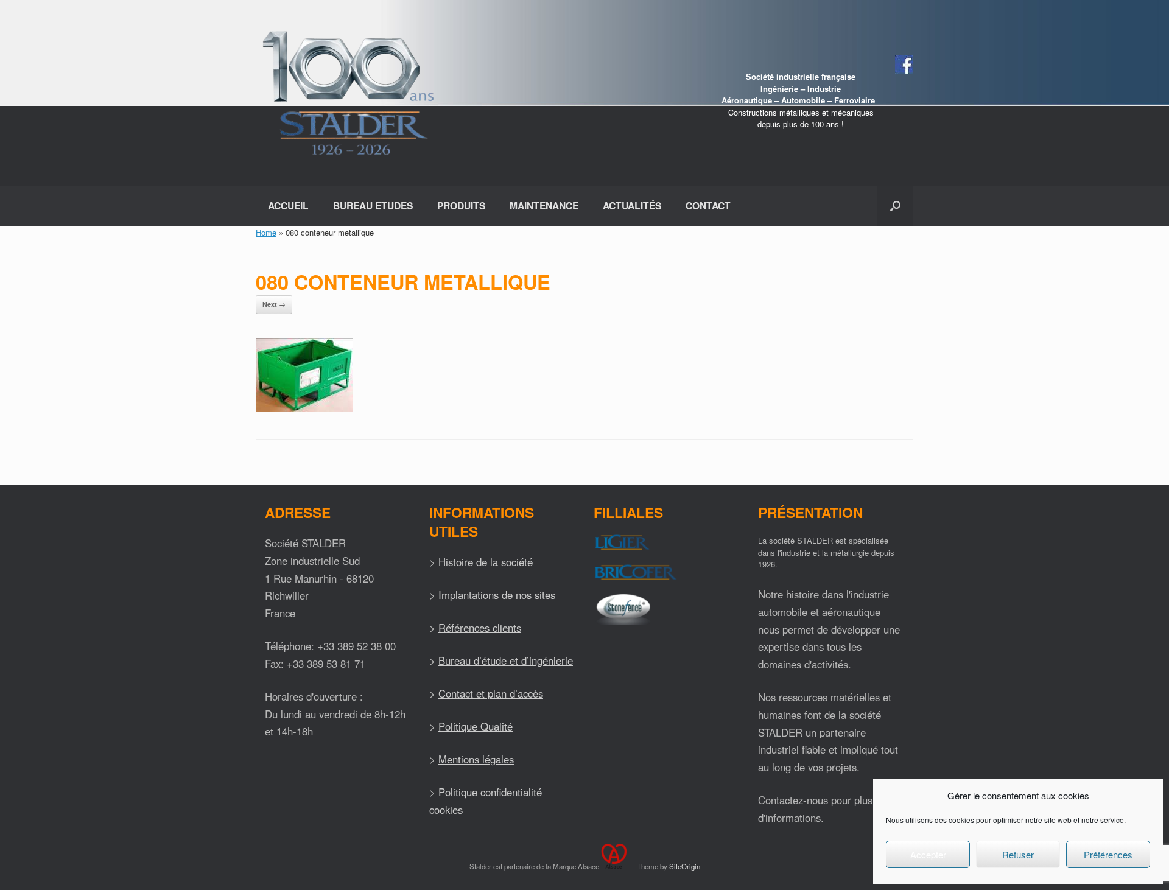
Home (266, 232)
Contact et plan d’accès (490, 693)
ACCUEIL (288, 205)
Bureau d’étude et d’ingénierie (505, 660)
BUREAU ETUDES (373, 205)
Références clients (479, 627)
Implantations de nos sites (496, 594)
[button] (895, 206)
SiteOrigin (684, 866)
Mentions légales (476, 759)
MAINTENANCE (544, 205)
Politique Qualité (475, 726)
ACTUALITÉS (632, 205)
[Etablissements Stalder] (346, 92)
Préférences (1108, 854)
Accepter (928, 854)
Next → (274, 304)
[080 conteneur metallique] (304, 408)
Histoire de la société (485, 562)
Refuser (1018, 854)
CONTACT (708, 205)
